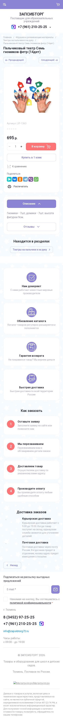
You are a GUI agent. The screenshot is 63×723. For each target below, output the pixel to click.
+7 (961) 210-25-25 (32, 27)
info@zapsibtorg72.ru (16, 631)
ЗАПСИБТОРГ (31, 14)
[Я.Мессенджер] (9, 179)
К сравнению (19, 166)
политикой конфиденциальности (30, 602)
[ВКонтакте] (14, 179)
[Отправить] (55, 589)
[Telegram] (25, 179)
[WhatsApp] (36, 179)
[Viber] (30, 179)
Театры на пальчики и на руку (18, 40)
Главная (7, 37)
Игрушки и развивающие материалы (35, 37)
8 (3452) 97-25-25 (18, 617)
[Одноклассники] (20, 179)
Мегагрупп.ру (41, 683)
